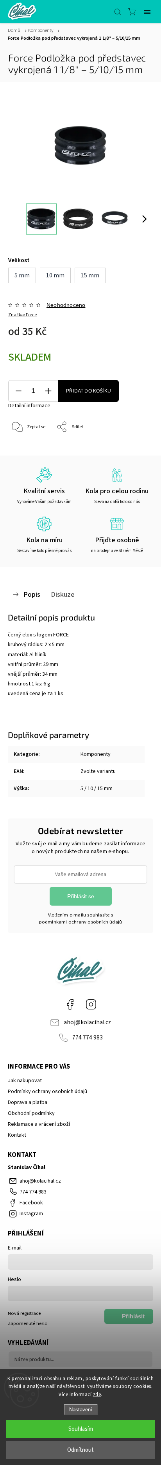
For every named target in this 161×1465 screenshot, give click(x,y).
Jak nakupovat (25, 1081)
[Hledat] (117, 12)
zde (97, 1394)
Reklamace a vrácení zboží (39, 1124)
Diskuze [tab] (63, 594)
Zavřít (136, 447)
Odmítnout (80, 1450)
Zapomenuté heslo (28, 1323)
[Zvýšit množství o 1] (48, 391)
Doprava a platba (27, 1102)
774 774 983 (87, 1037)
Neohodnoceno (66, 305)
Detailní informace (29, 406)
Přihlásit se (80, 896)
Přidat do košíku (88, 391)
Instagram (91, 1004)
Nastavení (80, 1409)
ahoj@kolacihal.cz (87, 1022)
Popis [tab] (31, 594)
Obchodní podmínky (31, 1113)
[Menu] (147, 11)
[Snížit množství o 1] (18, 391)
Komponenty (95, 754)
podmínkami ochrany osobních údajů (80, 921)
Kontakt (17, 1135)
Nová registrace (24, 1313)
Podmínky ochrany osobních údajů (47, 1091)
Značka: (22, 315)
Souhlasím (80, 1429)
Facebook (70, 1004)
